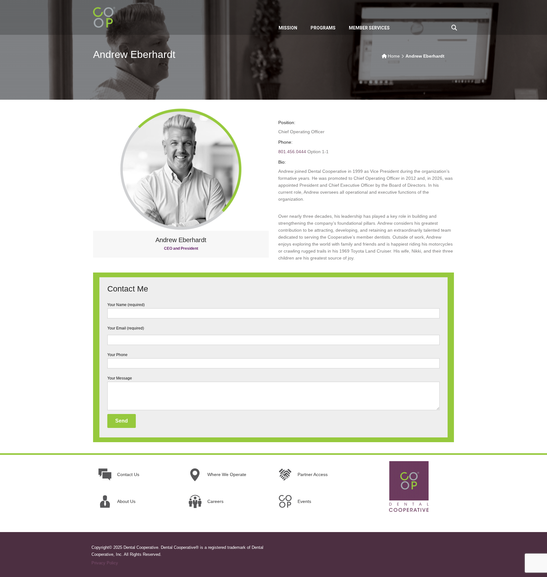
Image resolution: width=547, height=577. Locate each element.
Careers (215, 501)
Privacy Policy (104, 563)
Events (304, 501)
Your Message (119, 378)
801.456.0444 (292, 151)
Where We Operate (226, 474)
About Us (126, 501)
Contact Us (128, 474)
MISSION (288, 27)
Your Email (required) (125, 328)
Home (394, 56)
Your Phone (117, 355)
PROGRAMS (323, 27)
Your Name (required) (126, 305)
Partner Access (313, 474)
